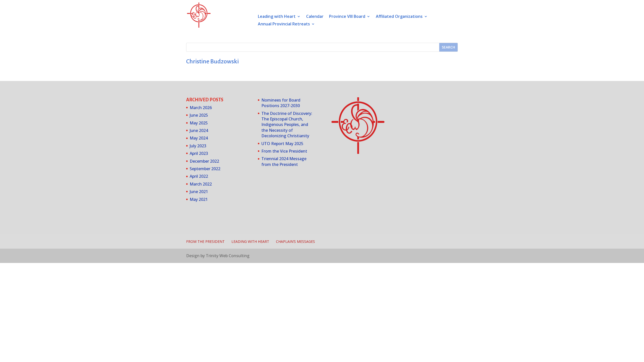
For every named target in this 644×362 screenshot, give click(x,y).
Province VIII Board (347, 17)
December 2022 (204, 161)
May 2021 (199, 199)
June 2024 (199, 130)
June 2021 (199, 191)
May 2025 (199, 123)
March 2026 (201, 107)
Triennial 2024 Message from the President (283, 161)
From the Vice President (284, 151)
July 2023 (198, 146)
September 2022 (205, 168)
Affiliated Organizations (399, 17)
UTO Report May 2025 (282, 143)
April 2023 (199, 153)
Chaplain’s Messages (295, 241)
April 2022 (199, 176)
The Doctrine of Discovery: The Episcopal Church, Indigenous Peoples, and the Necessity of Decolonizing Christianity (286, 125)
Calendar (315, 17)
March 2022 (201, 184)
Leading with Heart (277, 17)
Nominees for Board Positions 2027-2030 (280, 102)
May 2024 (199, 138)
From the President (205, 241)
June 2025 (199, 115)
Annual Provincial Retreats (284, 24)
